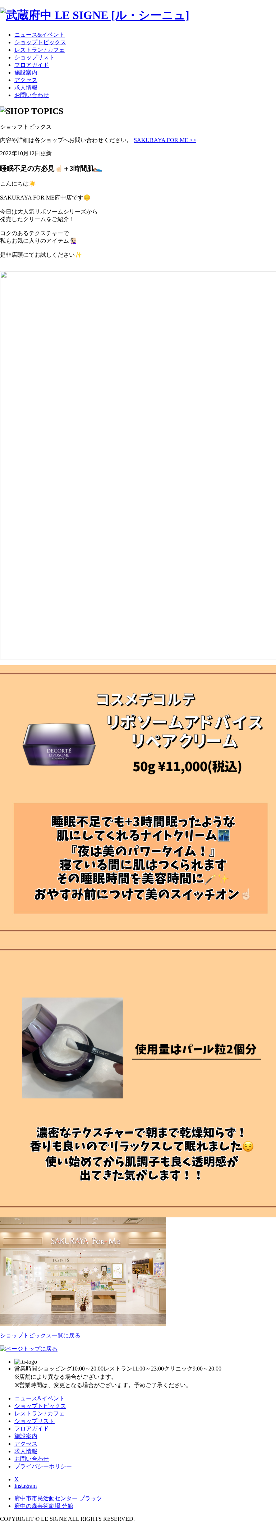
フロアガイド (31, 65)
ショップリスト (34, 57)
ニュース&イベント (39, 35)
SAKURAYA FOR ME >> (165, 140)
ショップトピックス (40, 42)
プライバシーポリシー (43, 1466)
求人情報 (25, 87)
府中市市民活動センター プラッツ (58, 1498)
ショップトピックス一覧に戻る (40, 1335)
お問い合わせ (31, 95)
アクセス (25, 80)
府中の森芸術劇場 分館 (43, 1506)
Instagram (25, 1486)
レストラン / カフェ (39, 50)
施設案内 (25, 72)
